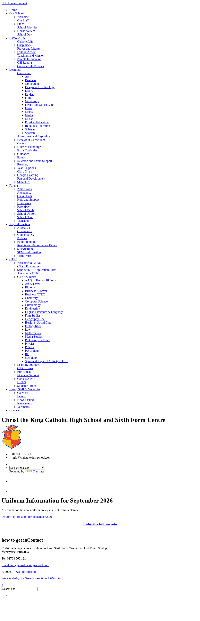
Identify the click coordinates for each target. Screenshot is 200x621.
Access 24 (23, 227)
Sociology (31, 357)
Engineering (32, 308)
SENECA (23, 182)
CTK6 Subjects (26, 276)
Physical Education (37, 122)
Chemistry (31, 298)
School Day (24, 34)
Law (28, 329)
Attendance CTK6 (28, 273)
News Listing (25, 399)
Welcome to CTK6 (29, 262)
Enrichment (24, 371)
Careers (22, 143)
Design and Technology (39, 87)
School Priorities (27, 27)
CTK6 (13, 259)
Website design (11, 578)
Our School (16, 13)
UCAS (21, 382)
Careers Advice (26, 378)
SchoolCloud (25, 217)
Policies (22, 238)
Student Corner (26, 385)
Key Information (19, 224)
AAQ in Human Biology (40, 280)
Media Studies (34, 336)
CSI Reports (24, 62)
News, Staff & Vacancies (24, 389)
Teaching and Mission (30, 55)
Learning (15, 69)
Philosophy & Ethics (37, 340)
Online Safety (25, 234)
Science (30, 129)
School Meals (25, 210)
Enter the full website (100, 524)
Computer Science (36, 301)
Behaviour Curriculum (31, 139)
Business (30, 80)
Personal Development (31, 178)
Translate (38, 471)
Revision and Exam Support (34, 161)
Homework (24, 203)
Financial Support (28, 375)
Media (29, 115)
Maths (29, 111)
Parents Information (29, 59)
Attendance (24, 192)
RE (27, 354)
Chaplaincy (24, 45)
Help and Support (28, 199)
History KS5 (33, 326)
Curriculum (24, 73)
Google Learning (27, 175)
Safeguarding (25, 248)
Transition (23, 220)
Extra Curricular (27, 150)
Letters (21, 396)
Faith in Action (26, 52)
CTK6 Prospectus (28, 266)
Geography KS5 (35, 319)
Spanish (30, 132)
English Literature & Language (44, 312)
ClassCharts (24, 196)
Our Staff (23, 20)
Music (29, 118)
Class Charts (25, 171)
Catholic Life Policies (30, 66)
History (29, 108)
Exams (21, 157)
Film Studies (32, 315)
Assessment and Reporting (33, 136)
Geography (32, 101)
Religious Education (37, 125)
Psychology (32, 350)
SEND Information (29, 252)
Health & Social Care (38, 322)
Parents (13, 185)
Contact (14, 410)
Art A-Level (32, 284)
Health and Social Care (39, 104)
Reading (22, 164)
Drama (29, 90)
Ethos (20, 24)
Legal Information (24, 571)
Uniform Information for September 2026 (27, 516)
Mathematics (33, 333)
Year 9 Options (26, 168)
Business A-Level (36, 291)
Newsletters (24, 403)
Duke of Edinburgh (29, 147)
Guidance (23, 154)
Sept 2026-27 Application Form (36, 269)
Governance (24, 231)
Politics (29, 347)
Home (13, 10)
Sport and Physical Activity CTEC (46, 361)
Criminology (33, 305)
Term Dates (24, 255)
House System (26, 31)
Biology (30, 287)
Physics (29, 343)
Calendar (22, 392)
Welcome (23, 17)
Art (27, 76)
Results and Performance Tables (37, 245)
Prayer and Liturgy (28, 48)
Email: (25, 565)
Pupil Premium (26, 241)
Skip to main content (14, 3)
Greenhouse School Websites (43, 578)
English (29, 94)
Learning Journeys (28, 364)
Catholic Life (17, 38)
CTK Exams (25, 368)
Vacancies (23, 406)
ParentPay (23, 206)
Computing (32, 83)
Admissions (24, 189)
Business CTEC (35, 294)
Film (28, 97)
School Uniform (27, 213)
